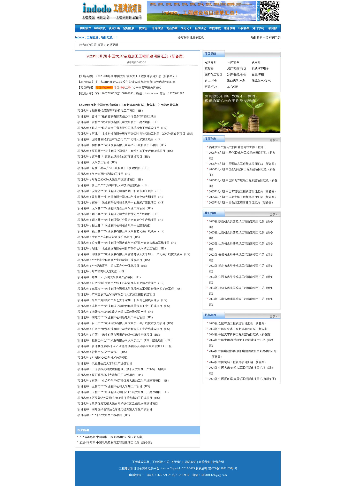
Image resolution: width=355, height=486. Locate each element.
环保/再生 (233, 62)
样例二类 (275, 37)
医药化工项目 (213, 74)
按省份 (143, 28)
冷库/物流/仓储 (236, 74)
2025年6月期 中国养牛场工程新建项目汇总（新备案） (243, 197)
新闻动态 (200, 28)
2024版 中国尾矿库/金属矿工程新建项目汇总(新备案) (242, 378)
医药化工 (186, 28)
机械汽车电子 (260, 68)
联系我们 (204, 461)
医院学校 (215, 28)
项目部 (272, 28)
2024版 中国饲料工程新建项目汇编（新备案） (238, 362)
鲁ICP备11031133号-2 (222, 468)
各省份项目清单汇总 (191, 37)
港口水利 (258, 28)
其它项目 (233, 86)
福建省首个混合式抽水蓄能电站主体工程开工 (237, 147)
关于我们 (177, 461)
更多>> (274, 140)
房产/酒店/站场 (236, 68)
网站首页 (85, 28)
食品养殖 (172, 28)
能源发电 (229, 28)
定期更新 (129, 28)
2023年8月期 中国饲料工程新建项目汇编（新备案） (112, 437)
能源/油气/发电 (261, 80)
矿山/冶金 (211, 80)
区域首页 (100, 28)
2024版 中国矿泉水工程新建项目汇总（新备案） (239, 328)
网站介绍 (190, 461)
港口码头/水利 (236, 80)
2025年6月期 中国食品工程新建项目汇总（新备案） (241, 202)
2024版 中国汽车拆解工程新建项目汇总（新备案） (241, 334)
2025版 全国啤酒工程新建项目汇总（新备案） (238, 323)
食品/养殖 (258, 74)
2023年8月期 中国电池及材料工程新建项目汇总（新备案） (117, 442)
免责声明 (218, 461)
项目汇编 (114, 28)
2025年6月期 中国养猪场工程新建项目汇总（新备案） (243, 191)
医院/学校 (211, 86)
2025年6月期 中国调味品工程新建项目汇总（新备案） (243, 163)
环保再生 (244, 28)
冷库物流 (157, 28)
